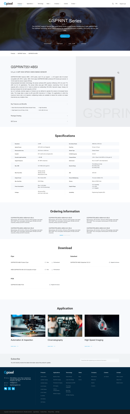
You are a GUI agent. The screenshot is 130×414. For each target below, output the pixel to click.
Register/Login (123, 3)
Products (13, 53)
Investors (93, 386)
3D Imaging (55, 386)
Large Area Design (70, 379)
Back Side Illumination (68, 391)
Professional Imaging (57, 382)
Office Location (120, 376)
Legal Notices (36, 411)
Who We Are (94, 376)
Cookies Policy (43, 411)
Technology (69, 372)
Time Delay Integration (68, 386)
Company (93, 372)
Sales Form (119, 379)
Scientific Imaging (57, 379)
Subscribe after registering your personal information (93, 360)
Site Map (57, 411)
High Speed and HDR (70, 382)
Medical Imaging (56, 393)
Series (43, 376)
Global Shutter (69, 376)
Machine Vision (56, 376)
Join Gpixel (106, 376)
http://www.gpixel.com (15, 385)
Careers (106, 372)
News (80, 372)
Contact (119, 372)
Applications (56, 372)
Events (80, 379)
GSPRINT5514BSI (33, 53)
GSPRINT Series (22, 53)
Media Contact (120, 382)
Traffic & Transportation (56, 389)
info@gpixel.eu (13, 382)
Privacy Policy (51, 411)
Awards (92, 382)
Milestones (93, 379)
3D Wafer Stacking (70, 395)
